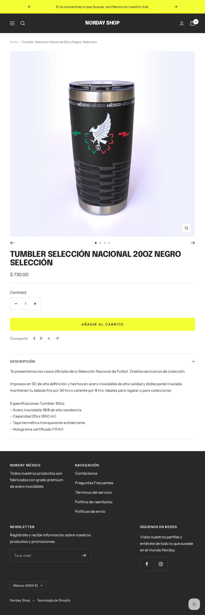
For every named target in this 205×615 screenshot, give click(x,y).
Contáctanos (86, 473)
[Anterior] (12, 243)
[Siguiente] (193, 243)
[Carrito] (192, 23)
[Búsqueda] (22, 23)
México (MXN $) (25, 585)
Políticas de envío (90, 511)
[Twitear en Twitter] (49, 338)
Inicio (14, 42)
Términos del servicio (93, 492)
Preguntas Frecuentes (94, 482)
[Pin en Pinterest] (41, 338)
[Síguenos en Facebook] (147, 564)
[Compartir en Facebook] (34, 338)
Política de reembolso (93, 501)
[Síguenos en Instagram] (161, 564)
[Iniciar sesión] (182, 23)
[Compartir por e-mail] (57, 338)
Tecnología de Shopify (53, 600)
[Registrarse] (84, 555)
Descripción (22, 361)
